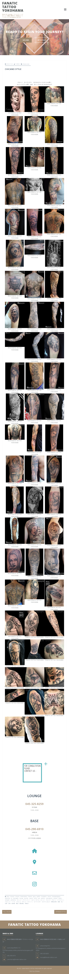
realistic (43, 898)
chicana (12, 896)
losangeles (15, 898)
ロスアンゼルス (46, 901)
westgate (7, 900)
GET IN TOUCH (42, 40)
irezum (49, 896)
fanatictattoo (23, 896)
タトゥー (43, 900)
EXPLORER (26, 40)
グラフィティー (26, 900)
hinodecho (44, 896)
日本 (9, 903)
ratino (35, 898)
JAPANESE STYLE (60, 912)
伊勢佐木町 (54, 901)
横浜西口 (22, 903)
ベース (13, 901)
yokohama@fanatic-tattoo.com (16, 959)
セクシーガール (35, 900)
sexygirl (55, 898)
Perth (31, 971)
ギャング (19, 900)
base (8, 896)
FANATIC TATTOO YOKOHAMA (12, 7)
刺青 (59, 901)
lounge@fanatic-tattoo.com (48, 957)
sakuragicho (49, 898)
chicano (17, 896)
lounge (21, 898)
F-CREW (17, 64)
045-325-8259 (34, 804)
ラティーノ (30, 901)
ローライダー (37, 901)
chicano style (26, 64)
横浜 (17, 903)
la (11, 898)
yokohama (13, 900)
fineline (30, 896)
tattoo (60, 898)
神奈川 (27, 903)
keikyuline (7, 898)
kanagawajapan (56, 896)
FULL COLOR (7, 912)
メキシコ (18, 901)
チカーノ (54, 900)
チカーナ (48, 900)
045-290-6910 (34, 829)
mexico (31, 898)
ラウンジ (24, 901)
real (39, 898)
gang (34, 896)
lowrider (26, 898)
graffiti (38, 896)
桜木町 (13, 903)
